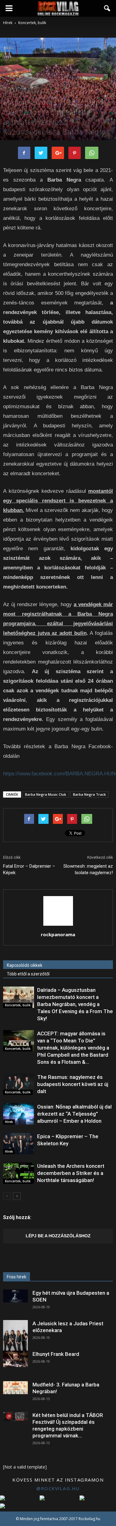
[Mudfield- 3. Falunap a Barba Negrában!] (15, 1387)
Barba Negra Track (89, 794)
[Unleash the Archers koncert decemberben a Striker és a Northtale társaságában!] (18, 1173)
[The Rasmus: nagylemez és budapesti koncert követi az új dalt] (18, 1084)
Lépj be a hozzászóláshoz (58, 1235)
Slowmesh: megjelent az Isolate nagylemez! (88, 869)
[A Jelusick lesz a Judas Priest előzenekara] (15, 1335)
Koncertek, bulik (30, 91)
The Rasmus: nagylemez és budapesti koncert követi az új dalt (72, 1084)
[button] (107, 8)
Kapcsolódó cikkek (24, 965)
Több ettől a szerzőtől (28, 973)
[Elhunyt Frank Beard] (15, 1359)
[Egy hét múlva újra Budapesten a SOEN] (15, 1295)
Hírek (9, 91)
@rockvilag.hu (58, 1488)
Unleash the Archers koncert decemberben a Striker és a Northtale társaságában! (70, 1173)
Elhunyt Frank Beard (55, 1354)
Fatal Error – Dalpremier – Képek (29, 869)
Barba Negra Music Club (45, 794)
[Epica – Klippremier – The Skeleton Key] (18, 1143)
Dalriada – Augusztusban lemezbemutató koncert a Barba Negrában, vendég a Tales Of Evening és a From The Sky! (75, 1004)
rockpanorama (58, 934)
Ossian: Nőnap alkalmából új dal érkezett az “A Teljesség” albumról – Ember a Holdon (74, 1114)
